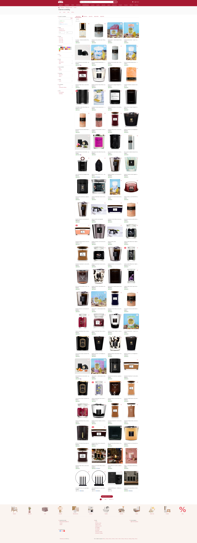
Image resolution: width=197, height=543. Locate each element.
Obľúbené (85, 16)
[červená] (62, 47)
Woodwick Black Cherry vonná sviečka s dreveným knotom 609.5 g (120, 129)
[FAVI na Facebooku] (60, 530)
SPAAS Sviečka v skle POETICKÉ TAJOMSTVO (132, 196)
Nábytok (14, 513)
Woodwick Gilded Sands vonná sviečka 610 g (132, 398)
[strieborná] (70, 49)
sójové (60, 76)
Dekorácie (62, 7)
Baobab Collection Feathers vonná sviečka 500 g (100, 420)
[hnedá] (62, 49)
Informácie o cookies (99, 533)
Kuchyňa (90, 513)
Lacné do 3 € (61, 28)
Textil (45, 513)
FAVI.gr (133, 538)
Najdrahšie (102, 16)
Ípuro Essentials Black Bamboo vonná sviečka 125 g (117, 443)
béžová (72, 12)
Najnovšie (90, 16)
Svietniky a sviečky (69, 7)
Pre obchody (97, 528)
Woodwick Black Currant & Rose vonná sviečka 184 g (117, 398)
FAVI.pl (107, 538)
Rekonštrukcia (75, 513)
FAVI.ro (110, 538)
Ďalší (105, 499)
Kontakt (61, 523)
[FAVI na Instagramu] (62, 530)
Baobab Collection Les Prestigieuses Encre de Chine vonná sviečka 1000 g (137, 353)
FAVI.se (122, 538)
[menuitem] (61, 5)
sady (60, 68)
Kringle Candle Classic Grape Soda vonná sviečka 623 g (134, 286)
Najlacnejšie (96, 16)
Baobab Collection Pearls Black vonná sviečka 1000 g (101, 286)
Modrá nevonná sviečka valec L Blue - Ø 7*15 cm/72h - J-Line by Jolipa (121, 62)
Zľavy (183, 513)
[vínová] (66, 49)
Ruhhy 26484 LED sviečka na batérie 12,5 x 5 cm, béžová (118, 465)
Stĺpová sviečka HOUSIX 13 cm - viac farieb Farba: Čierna (102, 174)
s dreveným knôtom (62, 87)
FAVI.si (136, 538)
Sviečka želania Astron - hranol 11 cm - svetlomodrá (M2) (134, 331)
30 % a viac (61, 42)
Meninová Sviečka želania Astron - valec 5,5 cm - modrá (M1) (103, 62)
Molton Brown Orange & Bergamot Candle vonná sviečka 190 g (135, 107)
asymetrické (61, 62)
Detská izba (152, 513)
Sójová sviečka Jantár (112, 241)
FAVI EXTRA (97, 530)
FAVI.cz (104, 538)
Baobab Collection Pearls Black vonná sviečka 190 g (117, 353)
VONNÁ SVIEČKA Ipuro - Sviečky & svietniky (116, 488)
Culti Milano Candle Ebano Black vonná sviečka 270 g (85, 107)
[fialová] (69, 47)
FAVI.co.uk (126, 538)
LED (59, 85)
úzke (60, 60)
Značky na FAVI (98, 524)
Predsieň (167, 513)
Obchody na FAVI (98, 523)
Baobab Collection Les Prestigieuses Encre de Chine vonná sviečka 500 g (137, 129)
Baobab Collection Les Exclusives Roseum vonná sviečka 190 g (103, 241)
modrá (64, 12)
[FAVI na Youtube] (64, 530)
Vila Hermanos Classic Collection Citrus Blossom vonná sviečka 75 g (88, 398)
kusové (60, 69)
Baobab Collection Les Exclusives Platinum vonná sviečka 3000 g (87, 219)
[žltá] (66, 47)
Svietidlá (60, 513)
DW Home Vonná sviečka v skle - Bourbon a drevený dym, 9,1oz (87, 286)
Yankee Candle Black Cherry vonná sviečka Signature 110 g (102, 331)
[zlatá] (69, 49)
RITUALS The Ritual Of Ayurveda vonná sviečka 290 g (85, 443)
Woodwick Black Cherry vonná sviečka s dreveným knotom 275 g (87, 465)
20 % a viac (61, 40)
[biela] (59, 47)
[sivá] (70, 47)
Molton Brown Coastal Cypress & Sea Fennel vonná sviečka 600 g (120, 286)
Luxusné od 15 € (62, 30)
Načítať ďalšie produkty (106, 496)
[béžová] (64, 49)
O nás (96, 521)
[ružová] (67, 47)
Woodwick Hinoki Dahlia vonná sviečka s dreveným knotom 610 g (120, 308)
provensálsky (61, 92)
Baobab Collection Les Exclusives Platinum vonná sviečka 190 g (87, 308)
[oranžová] (61, 49)
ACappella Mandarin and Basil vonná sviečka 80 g (133, 84)
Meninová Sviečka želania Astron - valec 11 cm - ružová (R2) (135, 62)
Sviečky (75, 7)
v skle (60, 55)
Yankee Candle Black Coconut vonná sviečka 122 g (101, 196)
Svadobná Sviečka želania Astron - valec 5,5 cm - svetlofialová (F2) (104, 107)
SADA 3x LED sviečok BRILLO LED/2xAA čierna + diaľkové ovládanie (104, 465)
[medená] (59, 50)
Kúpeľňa (106, 513)
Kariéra (61, 524)
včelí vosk (61, 74)
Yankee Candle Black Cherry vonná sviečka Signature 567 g (86, 331)
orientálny (61, 93)
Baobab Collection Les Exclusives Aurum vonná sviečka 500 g (135, 443)
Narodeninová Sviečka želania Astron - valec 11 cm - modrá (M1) (119, 196)
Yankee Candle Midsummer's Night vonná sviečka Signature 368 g (136, 241)
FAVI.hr (116, 538)
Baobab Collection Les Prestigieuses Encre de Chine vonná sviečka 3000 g (105, 353)
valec (60, 63)
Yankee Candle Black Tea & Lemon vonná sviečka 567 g (102, 398)
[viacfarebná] (67, 49)
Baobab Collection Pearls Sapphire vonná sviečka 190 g (134, 174)
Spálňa (137, 513)
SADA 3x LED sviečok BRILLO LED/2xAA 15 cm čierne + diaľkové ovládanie (137, 488)
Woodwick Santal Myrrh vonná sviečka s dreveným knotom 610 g (119, 420)
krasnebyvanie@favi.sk (65, 521)
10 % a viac (61, 39)
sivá (60, 12)
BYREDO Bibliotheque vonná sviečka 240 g (115, 107)
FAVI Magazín (97, 527)
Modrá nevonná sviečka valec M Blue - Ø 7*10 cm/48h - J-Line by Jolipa (105, 39)
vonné (60, 81)
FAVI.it (120, 538)
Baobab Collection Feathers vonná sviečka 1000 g (117, 331)
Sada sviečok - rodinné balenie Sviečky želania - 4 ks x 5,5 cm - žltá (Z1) (105, 308)
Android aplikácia (135, 521)
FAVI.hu (113, 538)
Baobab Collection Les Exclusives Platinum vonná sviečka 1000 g (119, 174)
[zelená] (59, 49)
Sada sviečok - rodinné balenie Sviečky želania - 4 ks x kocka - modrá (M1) (121, 39)
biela (68, 12)
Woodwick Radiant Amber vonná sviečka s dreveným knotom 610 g (136, 420)
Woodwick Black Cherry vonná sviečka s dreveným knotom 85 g (87, 84)
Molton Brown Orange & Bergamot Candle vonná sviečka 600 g (119, 84)
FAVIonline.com (62, 538)
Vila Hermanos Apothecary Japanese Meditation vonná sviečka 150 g (88, 196)
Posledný (110, 499)
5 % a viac (61, 37)
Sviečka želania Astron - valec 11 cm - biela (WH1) (133, 39)
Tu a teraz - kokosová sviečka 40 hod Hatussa (84, 39)
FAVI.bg (130, 538)
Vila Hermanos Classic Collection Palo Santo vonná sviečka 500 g (87, 353)
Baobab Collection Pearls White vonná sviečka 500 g (101, 84)
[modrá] (64, 47)
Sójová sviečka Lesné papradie (97, 219)
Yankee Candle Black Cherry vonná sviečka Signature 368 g (86, 420)
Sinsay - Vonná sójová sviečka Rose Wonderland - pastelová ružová (136, 465)
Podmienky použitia (98, 531)
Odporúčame (78, 16)
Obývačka (121, 513)
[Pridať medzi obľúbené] (89, 24)
